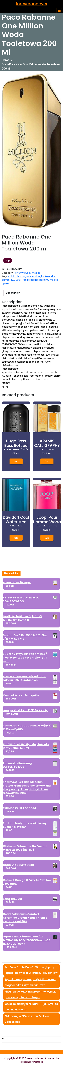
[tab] (13, 293)
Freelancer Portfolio (31, 1062)
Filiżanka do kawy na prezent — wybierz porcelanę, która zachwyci (31, 994)
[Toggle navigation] (59, 10)
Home (5, 60)
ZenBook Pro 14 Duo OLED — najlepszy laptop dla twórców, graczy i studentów (31, 970)
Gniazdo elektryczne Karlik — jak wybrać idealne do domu (31, 1006)
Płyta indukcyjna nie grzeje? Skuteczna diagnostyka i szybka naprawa (30, 982)
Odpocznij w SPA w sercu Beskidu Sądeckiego (27, 1019)
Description (13, 292)
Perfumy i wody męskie (27, 273)
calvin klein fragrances (21, 276)
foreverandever (31, 4)
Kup (7, 260)
